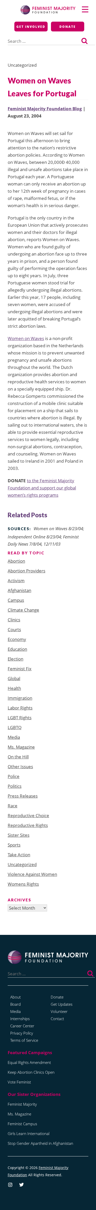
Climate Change (23, 610)
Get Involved (30, 26)
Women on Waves (26, 338)
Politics (15, 786)
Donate (67, 26)
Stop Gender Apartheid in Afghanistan (40, 1143)
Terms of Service (24, 1040)
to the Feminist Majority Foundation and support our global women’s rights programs (42, 488)
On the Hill (18, 757)
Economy (17, 639)
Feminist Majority (22, 1104)
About (15, 997)
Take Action (19, 855)
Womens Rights (23, 884)
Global (14, 678)
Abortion (16, 561)
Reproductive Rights (28, 825)
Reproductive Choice (28, 815)
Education (17, 649)
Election (15, 659)
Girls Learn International (28, 1133)
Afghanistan (19, 590)
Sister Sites (18, 835)
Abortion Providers (26, 571)
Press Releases (23, 796)
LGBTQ (15, 727)
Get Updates (61, 1004)
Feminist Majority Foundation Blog (45, 109)
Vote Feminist (19, 1082)
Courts (14, 629)
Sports (14, 845)
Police (13, 776)
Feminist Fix (19, 669)
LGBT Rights (19, 718)
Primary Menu (85, 9)
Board (15, 1004)
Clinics (14, 620)
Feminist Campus (22, 1123)
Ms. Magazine (21, 747)
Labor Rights (20, 708)
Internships (20, 1018)
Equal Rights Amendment (29, 1062)
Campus (16, 600)
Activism (16, 580)
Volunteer (59, 1011)
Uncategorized (22, 864)
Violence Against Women (32, 874)
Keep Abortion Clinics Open (31, 1072)
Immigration (20, 698)
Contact (57, 1018)
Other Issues (20, 766)
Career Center (22, 1025)
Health (14, 688)
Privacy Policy (21, 1033)
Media (14, 737)
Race (12, 806)
